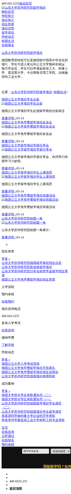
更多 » (6, 258)
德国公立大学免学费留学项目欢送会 (27, 122)
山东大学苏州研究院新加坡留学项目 (27, 267)
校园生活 (8, 41)
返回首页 (25, 3)
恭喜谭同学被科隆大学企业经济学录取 (28, 416)
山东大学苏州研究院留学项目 (22, 52)
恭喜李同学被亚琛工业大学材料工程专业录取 (33, 420)
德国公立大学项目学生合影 (20, 99)
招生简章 (8, 24)
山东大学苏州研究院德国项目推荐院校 (28, 376)
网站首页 (8, 11)
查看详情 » (9, 118)
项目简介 (8, 20)
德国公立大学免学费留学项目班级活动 (28, 195)
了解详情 (8, 345)
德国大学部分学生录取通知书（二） (27, 395)
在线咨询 (8, 330)
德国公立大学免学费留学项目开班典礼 (28, 368)
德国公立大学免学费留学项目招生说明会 (30, 372)
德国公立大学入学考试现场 (20, 363)
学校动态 (8, 36)
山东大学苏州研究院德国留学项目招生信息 (32, 263)
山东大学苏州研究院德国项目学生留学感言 (32, 411)
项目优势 (8, 28)
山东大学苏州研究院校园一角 (22, 218)
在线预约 (8, 301)
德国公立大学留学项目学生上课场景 (27, 172)
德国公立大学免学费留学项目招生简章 (28, 279)
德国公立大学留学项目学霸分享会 (25, 145)
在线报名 (8, 45)
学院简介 (8, 16)
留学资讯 (8, 32)
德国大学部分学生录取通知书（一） (27, 399)
